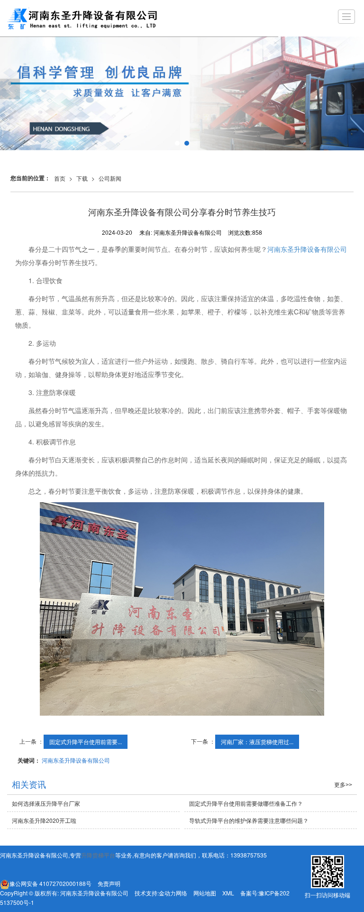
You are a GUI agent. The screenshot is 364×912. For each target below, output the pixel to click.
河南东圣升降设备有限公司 (307, 249)
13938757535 (248, 855)
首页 (59, 178)
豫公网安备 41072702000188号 (50, 883)
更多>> (343, 785)
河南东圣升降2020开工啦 (44, 820)
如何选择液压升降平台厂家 (46, 803)
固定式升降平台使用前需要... (85, 741)
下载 (82, 178)
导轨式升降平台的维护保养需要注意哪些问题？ (249, 820)
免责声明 (109, 883)
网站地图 (204, 893)
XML (228, 893)
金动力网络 (173, 893)
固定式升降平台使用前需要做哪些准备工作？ (246, 803)
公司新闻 (110, 178)
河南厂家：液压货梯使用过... (257, 741)
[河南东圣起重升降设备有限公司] (92, 18)
